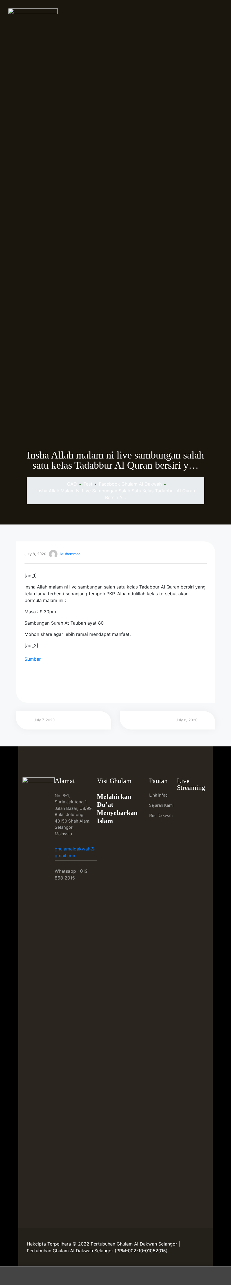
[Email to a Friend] (74, 687)
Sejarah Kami (161, 805)
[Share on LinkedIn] (43, 687)
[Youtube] (195, 802)
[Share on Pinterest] (66, 687)
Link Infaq (158, 794)
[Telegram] (182, 814)
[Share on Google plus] (59, 687)
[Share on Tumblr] (51, 687)
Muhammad (70, 554)
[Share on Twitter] (35, 687)
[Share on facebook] (27, 687)
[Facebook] (182, 802)
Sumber (33, 659)
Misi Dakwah (161, 815)
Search (115, 1276)
